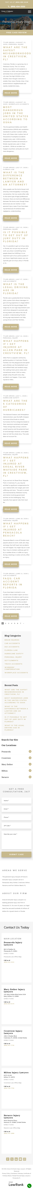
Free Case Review (16, 32)
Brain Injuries (12, 640)
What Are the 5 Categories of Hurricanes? (15, 405)
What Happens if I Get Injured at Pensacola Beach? (16, 529)
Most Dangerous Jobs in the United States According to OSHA (16, 115)
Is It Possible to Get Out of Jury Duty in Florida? (15, 237)
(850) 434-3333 (18, 6)
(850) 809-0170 (9, 1004)
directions (9, 953)
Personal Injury (16, 44)
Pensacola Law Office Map (12, 957)
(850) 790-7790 (9, 1088)
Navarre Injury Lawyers (12, 1116)
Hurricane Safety (11, 398)
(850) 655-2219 (16, 2)
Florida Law (8, 169)
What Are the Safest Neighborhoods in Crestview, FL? (17, 53)
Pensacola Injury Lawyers (13, 943)
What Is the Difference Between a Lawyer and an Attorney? (15, 178)
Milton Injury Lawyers (16, 1072)
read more (11, 93)
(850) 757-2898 (9, 1133)
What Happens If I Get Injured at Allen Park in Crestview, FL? (16, 347)
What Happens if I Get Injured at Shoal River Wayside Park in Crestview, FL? (16, 466)
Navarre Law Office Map (12, 1128)
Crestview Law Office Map (12, 1083)
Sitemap (20, 1173)
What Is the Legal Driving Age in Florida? (15, 289)
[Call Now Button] (29, 1186)
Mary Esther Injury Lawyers (14, 990)
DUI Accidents (12, 647)
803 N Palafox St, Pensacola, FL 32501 (10, 950)
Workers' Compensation (12, 668)
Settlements (11, 660)
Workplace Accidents (19, 104)
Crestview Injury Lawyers (13, 1032)
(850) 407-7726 (9, 1045)
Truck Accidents (13, 664)
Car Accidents (9, 281)
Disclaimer (14, 1173)
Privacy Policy (6, 1173)
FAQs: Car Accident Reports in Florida (12, 583)
